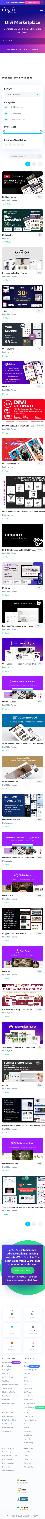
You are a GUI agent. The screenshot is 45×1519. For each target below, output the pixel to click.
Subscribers (33, 1331)
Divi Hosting (28, 1388)
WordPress (28, 1431)
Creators (36, 57)
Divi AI (26, 1377)
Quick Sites (6, 1373)
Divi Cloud (27, 1373)
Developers (6, 1400)
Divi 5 (26, 1366)
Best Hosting (28, 1443)
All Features (6, 1362)
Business (27, 1428)
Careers (26, 1456)
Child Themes (31, 49)
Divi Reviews (7, 1467)
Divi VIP (27, 1385)
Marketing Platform (9, 1392)
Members (33, 1315)
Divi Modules (7, 1366)
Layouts (23, 57)
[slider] (4, 133)
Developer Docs (8, 1428)
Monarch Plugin (29, 1403)
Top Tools (27, 1439)
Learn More (32, 2)
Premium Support (8, 1403)
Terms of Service (30, 1463)
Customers (22, 65)
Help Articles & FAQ (9, 1420)
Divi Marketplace (30, 1370)
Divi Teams (28, 1381)
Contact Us (28, 1459)
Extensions (10, 57)
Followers (12, 1315)
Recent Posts (28, 1416)
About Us (27, 1452)
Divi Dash (27, 1392)
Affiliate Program (8, 1471)
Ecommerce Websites (10, 1385)
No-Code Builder (8, 1377)
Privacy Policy (29, 1467)
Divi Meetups (7, 1452)
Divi (25, 1362)
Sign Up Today (22, 1270)
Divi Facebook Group (9, 1456)
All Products (14, 49)
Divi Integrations (8, 1463)
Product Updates (30, 1420)
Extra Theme (28, 1396)
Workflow (5, 1381)
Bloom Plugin (28, 1400)
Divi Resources (29, 1424)
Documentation (7, 1416)
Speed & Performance (10, 1396)
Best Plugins (28, 1435)
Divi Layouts (6, 1370)
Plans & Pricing (29, 1407)
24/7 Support (7, 1424)
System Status (7, 1431)
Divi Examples (7, 1459)
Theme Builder (7, 1388)
